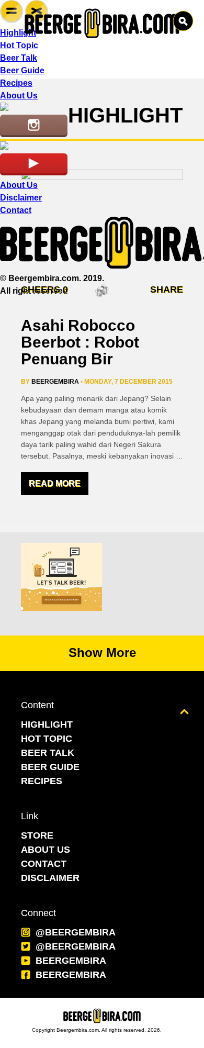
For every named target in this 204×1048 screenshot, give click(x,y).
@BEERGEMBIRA (76, 932)
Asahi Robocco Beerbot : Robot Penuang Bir (80, 342)
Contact (15, 210)
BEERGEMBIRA (71, 960)
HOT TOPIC (46, 738)
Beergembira (55, 381)
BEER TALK (47, 753)
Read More (55, 483)
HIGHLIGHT (47, 724)
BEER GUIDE (50, 767)
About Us (19, 185)
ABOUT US (45, 849)
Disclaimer (21, 197)
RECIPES (41, 781)
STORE (37, 835)
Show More (102, 652)
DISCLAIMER (50, 878)
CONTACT (43, 864)
